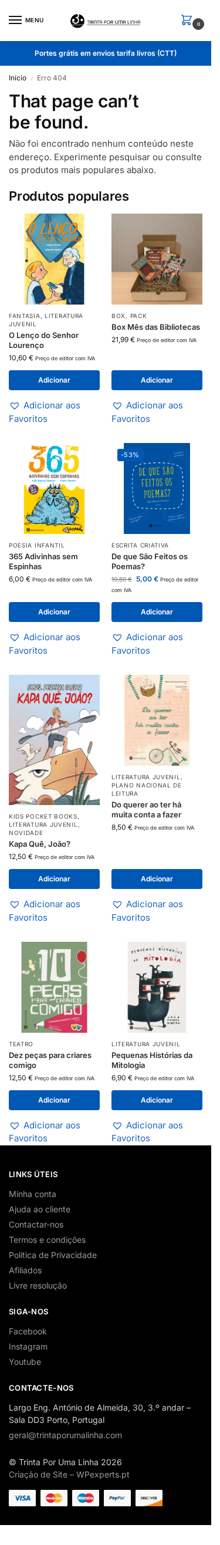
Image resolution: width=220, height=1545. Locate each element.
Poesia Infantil (37, 545)
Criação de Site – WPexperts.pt (69, 1474)
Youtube (25, 1362)
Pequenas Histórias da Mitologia (151, 1060)
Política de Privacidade (53, 1255)
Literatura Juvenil (43, 824)
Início (17, 77)
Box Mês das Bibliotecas (155, 327)
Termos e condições (47, 1240)
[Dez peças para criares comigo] (54, 987)
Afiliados (25, 1270)
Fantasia (24, 315)
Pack (138, 315)
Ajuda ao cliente (39, 1209)
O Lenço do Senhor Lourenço (44, 340)
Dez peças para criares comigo (50, 1060)
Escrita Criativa (140, 545)
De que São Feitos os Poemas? (149, 561)
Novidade (26, 832)
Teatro (21, 1043)
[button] (188, 20)
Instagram (28, 1346)
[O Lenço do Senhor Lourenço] (54, 259)
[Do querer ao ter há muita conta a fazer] (156, 720)
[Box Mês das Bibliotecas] (156, 259)
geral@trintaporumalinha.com (65, 1435)
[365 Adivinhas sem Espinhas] (54, 488)
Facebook (28, 1331)
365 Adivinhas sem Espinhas (43, 561)
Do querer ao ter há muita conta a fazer (146, 809)
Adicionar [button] (54, 380)
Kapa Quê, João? (39, 843)
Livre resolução (38, 1285)
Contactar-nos (36, 1224)
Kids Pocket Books (43, 816)
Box (118, 315)
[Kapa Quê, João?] (54, 740)
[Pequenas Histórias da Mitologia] (156, 987)
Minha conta (32, 1194)
